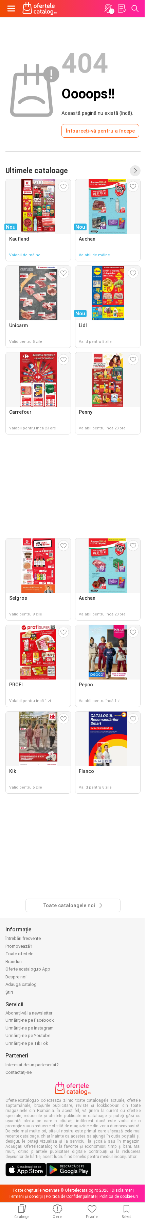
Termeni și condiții (25, 1196)
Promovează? (18, 946)
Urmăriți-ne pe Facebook (29, 1020)
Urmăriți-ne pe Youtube (27, 1035)
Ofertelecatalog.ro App (27, 969)
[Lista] (121, 8)
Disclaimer (122, 1190)
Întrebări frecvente (23, 938)
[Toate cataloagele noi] (135, 170)
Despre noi (15, 976)
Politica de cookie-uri (118, 1196)
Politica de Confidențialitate (71, 1196)
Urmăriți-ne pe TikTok (26, 1043)
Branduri (13, 961)
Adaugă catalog (21, 984)
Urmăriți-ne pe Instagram (29, 1028)
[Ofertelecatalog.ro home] (39, 8)
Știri (9, 992)
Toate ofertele (19, 953)
